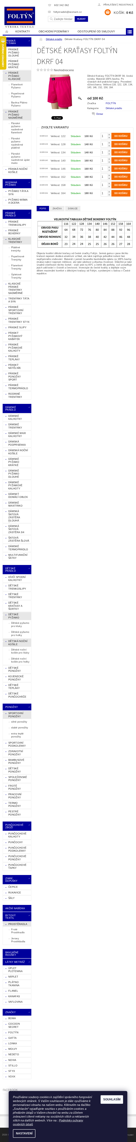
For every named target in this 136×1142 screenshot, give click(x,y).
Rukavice (14, 892)
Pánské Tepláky (14, 358)
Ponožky (11, 707)
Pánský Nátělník (14, 366)
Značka (57, 208)
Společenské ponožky (17, 779)
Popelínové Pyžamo (17, 95)
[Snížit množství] (109, 137)
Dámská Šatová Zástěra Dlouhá (14, 516)
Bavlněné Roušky (12, 953)
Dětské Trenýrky (15, 596)
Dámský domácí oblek (18, 496)
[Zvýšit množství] (109, 134)
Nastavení (24, 1133)
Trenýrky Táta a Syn (18, 300)
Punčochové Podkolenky (17, 849)
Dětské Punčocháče (17, 695)
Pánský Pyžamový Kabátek (15, 335)
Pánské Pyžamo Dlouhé (13, 52)
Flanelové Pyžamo (17, 86)
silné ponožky (19, 721)
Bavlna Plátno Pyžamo (19, 104)
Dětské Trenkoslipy (17, 587)
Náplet (13, 976)
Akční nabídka (15, 908)
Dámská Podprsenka (17, 443)
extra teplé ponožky (17, 735)
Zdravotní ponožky (15, 753)
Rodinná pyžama (11, 183)
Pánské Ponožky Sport (14, 376)
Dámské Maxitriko (15, 504)
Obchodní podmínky (54, 31)
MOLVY (12, 1048)
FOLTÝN (13, 1032)
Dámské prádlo (10, 408)
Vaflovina (15, 1001)
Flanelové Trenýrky (17, 267)
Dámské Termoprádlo (18, 548)
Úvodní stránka (7, 31)
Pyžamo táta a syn (18, 193)
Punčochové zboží (14, 826)
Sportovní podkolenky (17, 744)
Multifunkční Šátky (17, 556)
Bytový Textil (10, 916)
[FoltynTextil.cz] (24, 18)
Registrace (126, 5)
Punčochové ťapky (17, 866)
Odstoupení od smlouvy (96, 31)
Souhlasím (111, 1099)
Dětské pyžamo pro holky (20, 633)
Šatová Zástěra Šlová (18, 539)
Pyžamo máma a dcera (18, 201)
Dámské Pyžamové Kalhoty (15, 485)
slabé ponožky (19, 727)
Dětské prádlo (10, 569)
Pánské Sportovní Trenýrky (15, 310)
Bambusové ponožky (16, 762)
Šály (11, 898)
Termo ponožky (14, 805)
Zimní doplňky (11, 879)
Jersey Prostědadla (18, 940)
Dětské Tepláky (14, 687)
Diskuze (73, 208)
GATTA (12, 1037)
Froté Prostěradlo (18, 931)
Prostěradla (17, 924)
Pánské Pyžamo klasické (14, 75)
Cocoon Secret (14, 1025)
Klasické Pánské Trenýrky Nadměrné (15, 288)
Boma (12, 1018)
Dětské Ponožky (14, 669)
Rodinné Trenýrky (15, 395)
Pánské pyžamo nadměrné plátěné (17, 143)
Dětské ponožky (14, 770)
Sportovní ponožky (15, 715)
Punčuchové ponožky (17, 858)
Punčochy (15, 842)
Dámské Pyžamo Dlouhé (13, 473)
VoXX (11, 1076)
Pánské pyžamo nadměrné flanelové (17, 128)
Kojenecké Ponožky (16, 678)
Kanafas (14, 996)
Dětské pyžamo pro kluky (20, 624)
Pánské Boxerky (14, 232)
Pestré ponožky (14, 813)
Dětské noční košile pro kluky (20, 651)
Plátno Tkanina (13, 984)
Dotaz (99, 113)
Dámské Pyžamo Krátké (13, 462)
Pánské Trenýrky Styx (18, 320)
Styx (11, 1071)
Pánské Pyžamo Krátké (13, 64)
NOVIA (12, 1060)
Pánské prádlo (10, 214)
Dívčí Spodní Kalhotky (17, 579)
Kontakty (22, 31)
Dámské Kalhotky (15, 417)
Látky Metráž (15, 962)
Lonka (12, 1043)
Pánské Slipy (17, 327)
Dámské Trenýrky (15, 426)
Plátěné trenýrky (16, 249)
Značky (10, 1012)
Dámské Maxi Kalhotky (17, 435)
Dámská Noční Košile (18, 452)
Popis (42, 208)
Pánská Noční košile (17, 170)
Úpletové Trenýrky (16, 276)
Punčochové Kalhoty (17, 835)
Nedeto (13, 1054)
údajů (29, 1124)
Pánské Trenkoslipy (17, 223)
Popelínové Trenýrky (17, 258)
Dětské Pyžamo (13, 616)
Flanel (13, 990)
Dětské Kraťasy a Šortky (15, 605)
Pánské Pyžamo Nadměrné (15, 114)
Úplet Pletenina (15, 970)
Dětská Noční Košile (17, 643)
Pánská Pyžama (10, 42)
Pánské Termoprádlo (18, 387)
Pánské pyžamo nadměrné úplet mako (20, 158)
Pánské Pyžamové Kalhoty (15, 347)
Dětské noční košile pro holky (20, 660)
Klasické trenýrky (15, 240)
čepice (13, 886)
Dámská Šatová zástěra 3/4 (16, 529)
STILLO (12, 1065)
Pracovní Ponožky (15, 796)
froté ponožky (14, 787)
